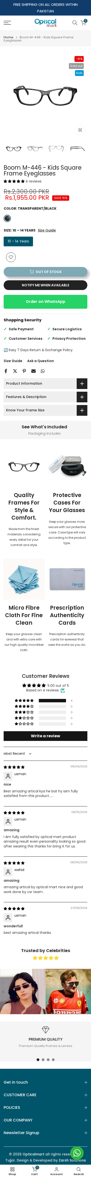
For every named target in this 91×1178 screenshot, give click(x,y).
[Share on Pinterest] (24, 371)
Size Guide (47, 230)
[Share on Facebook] (6, 371)
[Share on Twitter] (15, 371)
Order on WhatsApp (45, 301)
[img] (14, 767)
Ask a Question (40, 360)
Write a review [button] (45, 736)
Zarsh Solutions (72, 1160)
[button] (14, 181)
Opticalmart (33, 1154)
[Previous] (3, 991)
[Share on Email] (33, 371)
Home (8, 37)
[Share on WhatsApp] (43, 371)
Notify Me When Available (45, 285)
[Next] (87, 991)
